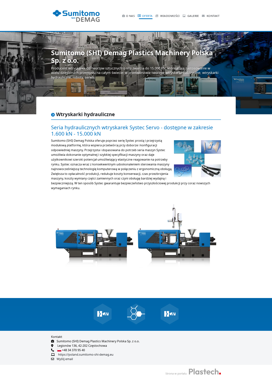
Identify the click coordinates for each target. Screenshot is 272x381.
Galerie (193, 16)
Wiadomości (169, 16)
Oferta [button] (147, 16)
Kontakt (212, 16)
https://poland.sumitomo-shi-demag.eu (85, 354)
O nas (130, 16)
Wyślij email (65, 359)
